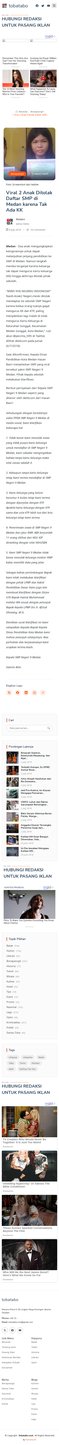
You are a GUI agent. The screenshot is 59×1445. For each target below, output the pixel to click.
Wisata (13, 976)
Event (12, 996)
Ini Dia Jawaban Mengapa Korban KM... (35, 850)
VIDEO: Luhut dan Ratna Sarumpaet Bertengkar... (34, 803)
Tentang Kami (9, 1347)
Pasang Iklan (8, 1352)
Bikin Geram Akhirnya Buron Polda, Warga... (36, 815)
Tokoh (13, 971)
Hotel (12, 986)
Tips (11, 991)
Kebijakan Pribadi (11, 1362)
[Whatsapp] (34, 693)
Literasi (13, 956)
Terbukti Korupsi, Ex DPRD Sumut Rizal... (35, 768)
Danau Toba (16, 1032)
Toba (11, 1063)
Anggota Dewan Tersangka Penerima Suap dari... (36, 826)
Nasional (15, 1007)
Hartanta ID (31, 1439)
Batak (13, 945)
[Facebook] (37, 6)
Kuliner (13, 981)
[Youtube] (48, 6)
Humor (14, 950)
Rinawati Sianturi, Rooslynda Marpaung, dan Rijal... (35, 755)
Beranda (22, 111)
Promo (13, 1002)
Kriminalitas (16, 1022)
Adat (11, 1069)
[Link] (43, 693)
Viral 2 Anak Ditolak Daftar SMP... (31, 114)
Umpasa (13, 1057)
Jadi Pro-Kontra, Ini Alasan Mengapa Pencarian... (35, 792)
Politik (13, 1027)
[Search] (48, 728)
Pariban (36, 1063)
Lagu (12, 1012)
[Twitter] (42, 6)
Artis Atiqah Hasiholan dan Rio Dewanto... (36, 780)
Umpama (27, 1057)
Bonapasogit (37, 111)
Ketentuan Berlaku (11, 1357)
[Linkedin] (26, 693)
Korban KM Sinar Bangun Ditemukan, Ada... (34, 838)
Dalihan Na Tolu (28, 1069)
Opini (12, 1017)
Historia (14, 966)
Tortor (23, 1063)
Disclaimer (7, 1368)
